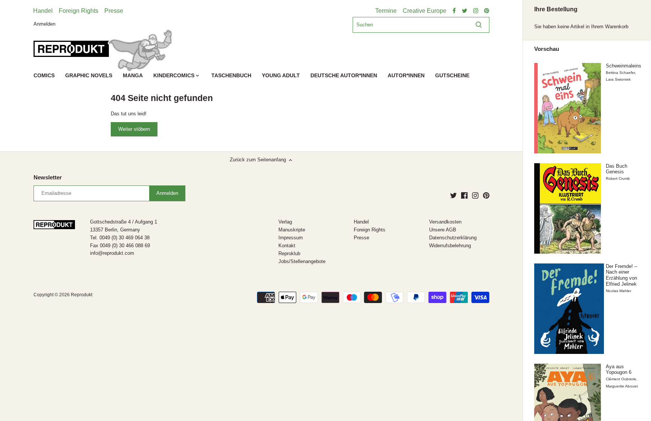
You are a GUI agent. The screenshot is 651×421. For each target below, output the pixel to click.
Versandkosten (445, 222)
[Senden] (478, 25)
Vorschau (546, 49)
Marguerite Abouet (622, 386)
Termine (386, 11)
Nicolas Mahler (618, 291)
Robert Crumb (618, 178)
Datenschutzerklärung (453, 237)
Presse (113, 11)
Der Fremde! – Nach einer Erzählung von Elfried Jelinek (621, 275)
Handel (43, 11)
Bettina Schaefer (620, 72)
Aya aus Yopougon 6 (618, 369)
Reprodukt (81, 294)
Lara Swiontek (618, 79)
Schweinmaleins (623, 66)
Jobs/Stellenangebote (302, 261)
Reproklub (289, 253)
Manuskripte (291, 230)
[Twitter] (453, 195)
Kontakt (286, 245)
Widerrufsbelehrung (450, 245)
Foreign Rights (78, 11)
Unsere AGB (442, 230)
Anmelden (44, 23)
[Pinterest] (486, 195)
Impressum (290, 237)
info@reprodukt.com (112, 253)
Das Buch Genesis (616, 169)
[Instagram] (475, 195)
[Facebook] (464, 195)
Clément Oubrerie (621, 379)
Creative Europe (424, 11)
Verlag (285, 222)
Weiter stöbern (134, 129)
